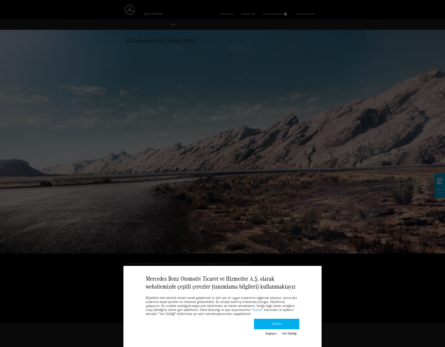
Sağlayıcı (271, 333)
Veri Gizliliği (289, 333)
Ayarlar (257, 310)
